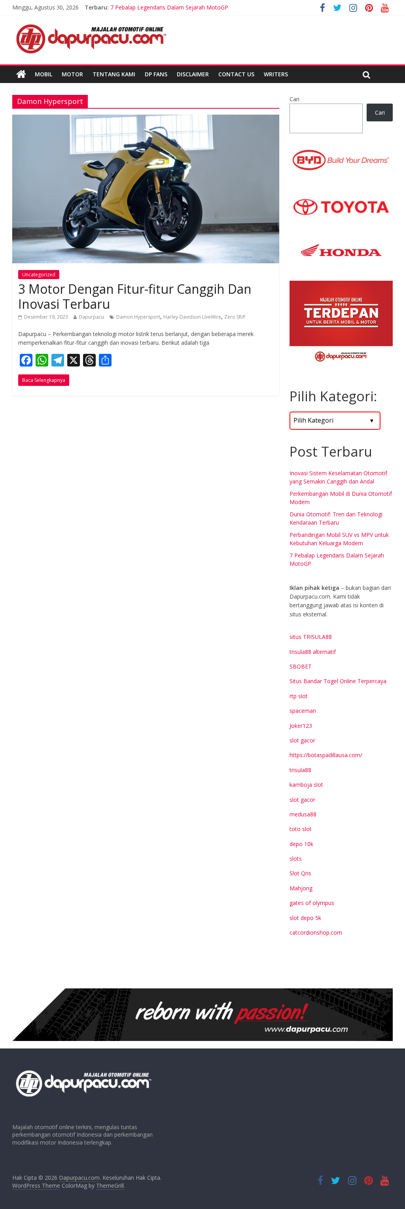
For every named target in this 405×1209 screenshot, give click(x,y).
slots (296, 858)
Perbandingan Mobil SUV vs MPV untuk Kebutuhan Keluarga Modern (197, 4)
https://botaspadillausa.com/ (326, 755)
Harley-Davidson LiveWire (192, 317)
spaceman (303, 710)
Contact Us (236, 74)
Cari (294, 99)
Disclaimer (193, 74)
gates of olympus (312, 903)
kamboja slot (306, 784)
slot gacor (302, 740)
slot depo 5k (305, 918)
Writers (276, 74)
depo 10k (301, 844)
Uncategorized (38, 274)
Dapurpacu (91, 317)
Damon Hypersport (138, 317)
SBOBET (301, 666)
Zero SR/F (235, 317)
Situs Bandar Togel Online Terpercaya (338, 681)
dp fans (156, 74)
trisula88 (300, 770)
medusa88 (303, 814)
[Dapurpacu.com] (21, 74)
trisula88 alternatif (313, 652)
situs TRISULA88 (311, 636)
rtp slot (299, 696)
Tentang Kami (114, 74)
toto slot (301, 829)
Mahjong (301, 888)
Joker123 (301, 725)
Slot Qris (300, 873)
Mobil (43, 74)
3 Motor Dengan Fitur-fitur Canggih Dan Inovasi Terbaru (135, 296)
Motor (72, 74)
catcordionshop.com (316, 932)
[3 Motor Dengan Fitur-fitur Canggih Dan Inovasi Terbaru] (145, 119)
